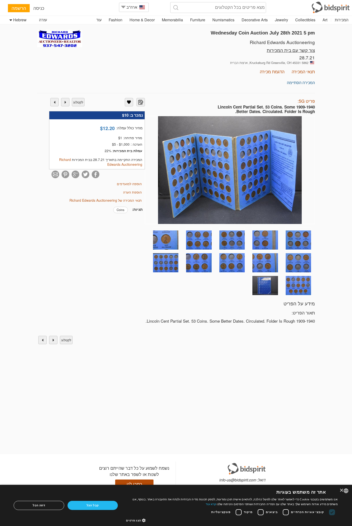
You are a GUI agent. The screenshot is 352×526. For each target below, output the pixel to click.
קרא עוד (211, 504)
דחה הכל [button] (39, 505)
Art (325, 20)
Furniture (197, 20)
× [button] (342, 490)
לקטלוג (78, 102)
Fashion (115, 20)
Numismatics (223, 20)
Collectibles (305, 20)
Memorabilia (172, 20)
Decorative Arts (255, 20)
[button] (232, 520)
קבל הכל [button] (93, 505)
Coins (121, 209)
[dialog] (176, 505)
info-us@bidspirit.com (237, 480)
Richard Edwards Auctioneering (282, 42)
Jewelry (281, 20)
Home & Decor (142, 20)
